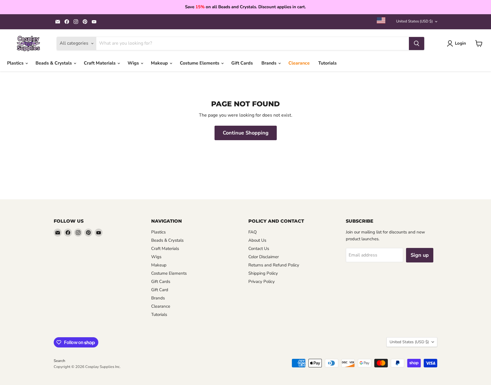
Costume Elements (200, 63)
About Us (257, 240)
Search (59, 360)
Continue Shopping (246, 132)
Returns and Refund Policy (273, 265)
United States (414, 21)
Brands (269, 63)
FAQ (252, 232)
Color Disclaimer (263, 257)
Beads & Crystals (54, 63)
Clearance (299, 63)
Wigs (134, 63)
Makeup (160, 63)
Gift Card (159, 290)
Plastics (16, 63)
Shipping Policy (263, 273)
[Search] (416, 43)
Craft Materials (100, 63)
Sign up (420, 255)
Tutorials (327, 63)
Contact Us (258, 248)
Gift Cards (242, 63)
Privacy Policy (261, 281)
